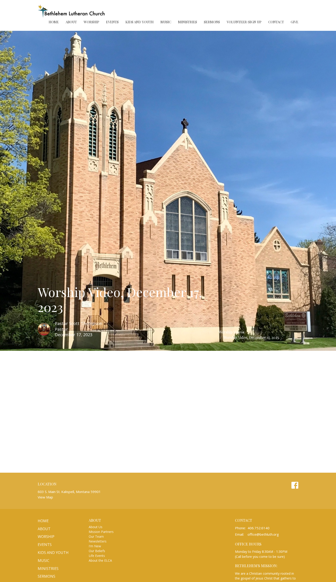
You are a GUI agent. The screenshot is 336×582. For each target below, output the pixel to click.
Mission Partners (101, 532)
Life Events (97, 555)
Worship (91, 22)
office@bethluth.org (263, 534)
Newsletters (98, 541)
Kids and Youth (139, 22)
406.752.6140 (258, 528)
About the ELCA (100, 560)
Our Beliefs (97, 551)
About (71, 22)
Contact (276, 22)
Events (112, 22)
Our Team (96, 536)
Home (54, 22)
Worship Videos (231, 332)
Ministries (187, 22)
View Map (45, 497)
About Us (95, 527)
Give (294, 22)
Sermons (212, 22)
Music (165, 22)
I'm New (95, 546)
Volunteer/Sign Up (244, 22)
